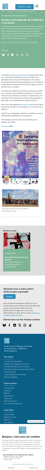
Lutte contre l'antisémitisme (13, 404)
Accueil (2, 11)
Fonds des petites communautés (15, 374)
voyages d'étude (27, 104)
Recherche (7, 391)
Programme (5, 126)
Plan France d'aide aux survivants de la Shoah (19, 369)
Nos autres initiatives (11, 377)
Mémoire (7, 393)
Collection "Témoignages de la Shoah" (16, 364)
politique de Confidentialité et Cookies (21, 314)
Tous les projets (9, 388)
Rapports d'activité (10, 417)
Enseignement (9, 396)
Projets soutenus (10, 383)
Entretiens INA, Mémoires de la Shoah (16, 367)
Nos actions (8, 357)
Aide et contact (9, 415)
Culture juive (8, 398)
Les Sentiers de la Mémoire (19, 75)
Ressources (7, 420)
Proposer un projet (24, 7)
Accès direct (9, 410)
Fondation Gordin (10, 372)
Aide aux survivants (10, 401)
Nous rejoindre (9, 422)
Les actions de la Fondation (13, 361)
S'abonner (9, 296)
